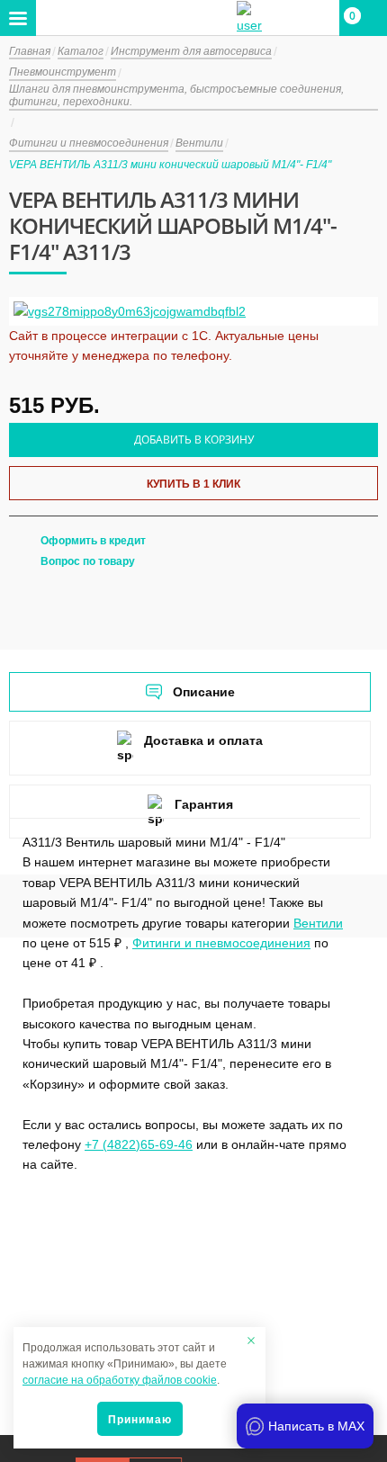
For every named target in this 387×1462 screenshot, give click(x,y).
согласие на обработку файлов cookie (119, 1380)
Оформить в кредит (93, 540)
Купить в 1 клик (193, 484)
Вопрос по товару (87, 561)
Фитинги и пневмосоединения (221, 943)
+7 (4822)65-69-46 (139, 1144)
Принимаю (140, 1419)
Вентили (318, 923)
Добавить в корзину (194, 439)
